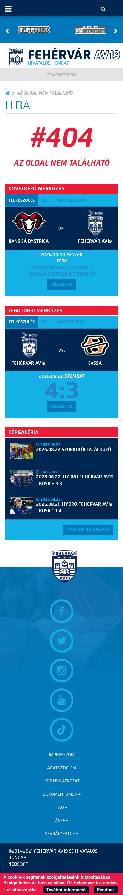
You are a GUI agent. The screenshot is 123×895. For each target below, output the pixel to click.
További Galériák (87, 529)
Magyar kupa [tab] (71, 200)
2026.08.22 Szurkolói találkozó (73, 449)
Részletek (61, 284)
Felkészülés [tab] (22, 200)
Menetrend (63, 74)
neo (18, 864)
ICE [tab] (46, 200)
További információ (66, 889)
